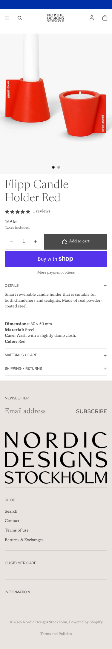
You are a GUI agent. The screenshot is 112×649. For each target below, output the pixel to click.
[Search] (19, 18)
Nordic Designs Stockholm (45, 622)
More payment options (56, 272)
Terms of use (17, 531)
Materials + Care (21, 355)
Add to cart (79, 241)
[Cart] (104, 18)
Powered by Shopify (86, 622)
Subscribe (91, 411)
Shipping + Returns (23, 368)
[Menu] (7, 18)
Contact (12, 521)
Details (12, 285)
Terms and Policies (56, 634)
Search (11, 512)
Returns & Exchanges (24, 540)
